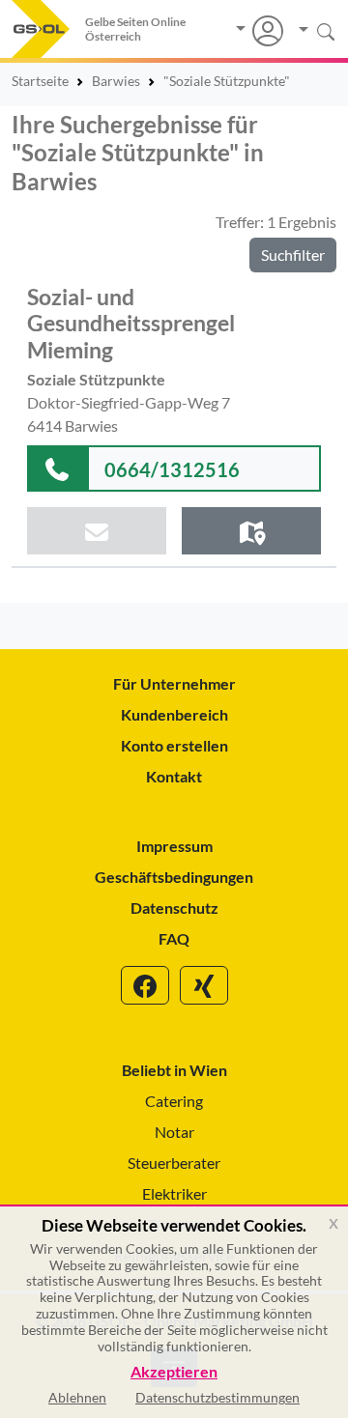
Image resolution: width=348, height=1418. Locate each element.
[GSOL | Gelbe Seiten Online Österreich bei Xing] (204, 985)
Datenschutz (174, 907)
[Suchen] (309, 30)
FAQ (174, 938)
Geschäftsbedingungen (174, 876)
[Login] (259, 30)
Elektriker (174, 1193)
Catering (174, 1101)
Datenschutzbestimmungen (217, 1397)
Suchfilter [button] (293, 254)
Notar (174, 1131)
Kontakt (174, 776)
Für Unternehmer (174, 683)
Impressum (174, 846)
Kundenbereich (174, 714)
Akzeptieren (174, 1372)
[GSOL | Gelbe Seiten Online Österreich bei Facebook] (145, 985)
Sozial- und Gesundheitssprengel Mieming (131, 323)
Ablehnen (77, 1397)
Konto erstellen (174, 745)
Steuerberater (174, 1162)
